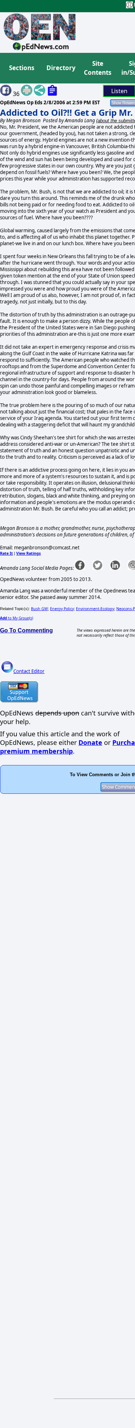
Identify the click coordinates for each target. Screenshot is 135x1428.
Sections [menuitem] (21, 68)
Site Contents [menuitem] (97, 68)
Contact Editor (29, 671)
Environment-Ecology (95, 608)
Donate (90, 742)
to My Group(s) (16, 618)
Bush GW (39, 608)
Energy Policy (62, 608)
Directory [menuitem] (60, 68)
